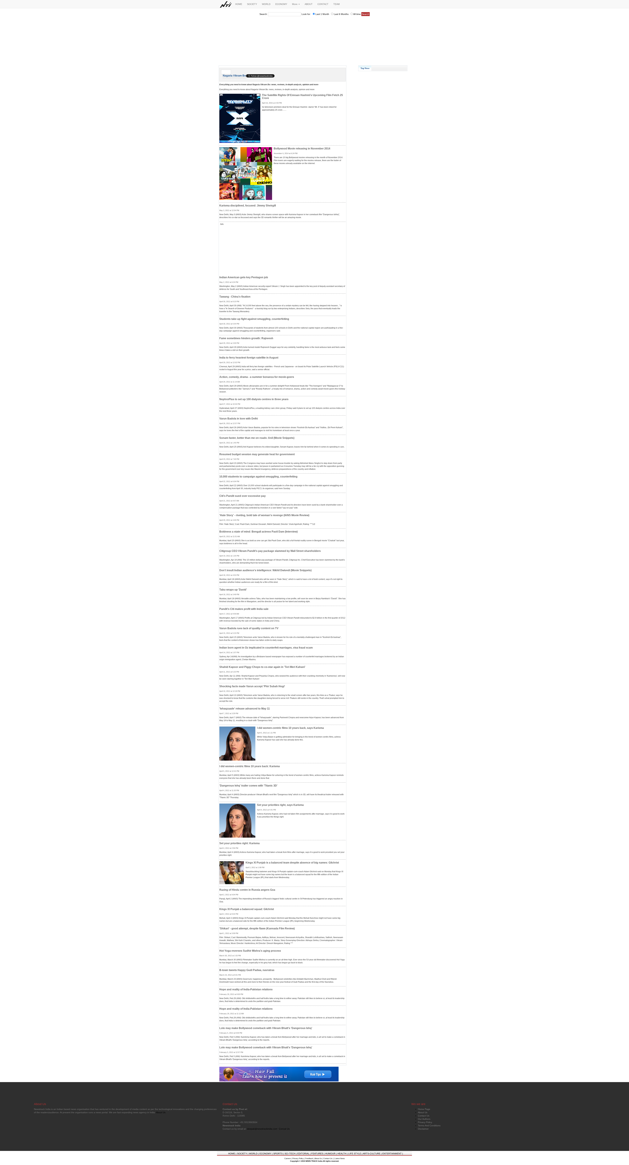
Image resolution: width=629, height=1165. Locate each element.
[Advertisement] (314, 42)
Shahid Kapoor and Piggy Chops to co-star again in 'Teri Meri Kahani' (262, 667)
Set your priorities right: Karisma (239, 843)
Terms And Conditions (429, 1125)
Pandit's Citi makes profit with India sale (243, 609)
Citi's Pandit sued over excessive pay (242, 496)
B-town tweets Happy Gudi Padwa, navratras (246, 970)
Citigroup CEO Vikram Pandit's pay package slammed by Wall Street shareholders (270, 551)
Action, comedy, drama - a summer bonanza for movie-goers (256, 377)
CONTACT (322, 4)
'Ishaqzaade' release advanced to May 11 (244, 708)
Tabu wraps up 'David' (233, 589)
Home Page (424, 1109)
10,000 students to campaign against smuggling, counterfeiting (258, 476)
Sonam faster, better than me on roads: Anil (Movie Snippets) (256, 438)
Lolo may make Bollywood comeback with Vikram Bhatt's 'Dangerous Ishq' (265, 1028)
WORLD (266, 4)
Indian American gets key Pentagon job (243, 277)
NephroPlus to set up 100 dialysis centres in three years (253, 399)
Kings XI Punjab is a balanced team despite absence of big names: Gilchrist (292, 862)
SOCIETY (252, 4)
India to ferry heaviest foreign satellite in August (248, 357)
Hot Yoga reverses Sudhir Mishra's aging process (250, 950)
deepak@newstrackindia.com (262, 1128)
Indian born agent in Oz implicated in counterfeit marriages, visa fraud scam (266, 647)
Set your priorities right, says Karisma (280, 805)
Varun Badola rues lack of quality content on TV (248, 628)
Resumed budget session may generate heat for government (257, 454)
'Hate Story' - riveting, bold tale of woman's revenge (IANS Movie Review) (264, 515)
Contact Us (423, 1115)
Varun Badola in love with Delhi (238, 418)
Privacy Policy (425, 1122)
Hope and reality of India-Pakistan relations (246, 989)
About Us (422, 1112)
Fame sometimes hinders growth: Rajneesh (246, 338)
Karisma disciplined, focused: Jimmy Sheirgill (247, 205)
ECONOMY (281, 4)
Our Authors (424, 1119)
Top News (365, 68)
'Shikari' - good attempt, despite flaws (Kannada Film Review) (257, 928)
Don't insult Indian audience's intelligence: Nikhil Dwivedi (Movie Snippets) (265, 570)
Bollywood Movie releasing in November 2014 (302, 148)
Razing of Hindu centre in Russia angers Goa (247, 889)
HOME (238, 4)
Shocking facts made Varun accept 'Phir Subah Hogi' (252, 686)
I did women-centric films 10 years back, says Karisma (290, 728)
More (295, 4)
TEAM (336, 4)
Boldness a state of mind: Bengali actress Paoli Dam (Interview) (258, 531)
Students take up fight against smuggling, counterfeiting (254, 319)
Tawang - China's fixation (234, 296)
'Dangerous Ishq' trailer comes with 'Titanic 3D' (248, 785)
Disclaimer (423, 1128)
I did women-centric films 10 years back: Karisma (249, 766)
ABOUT (309, 4)
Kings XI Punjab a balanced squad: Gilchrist (246, 909)
